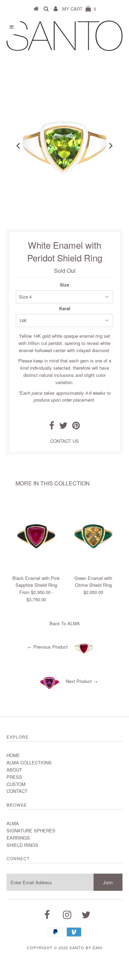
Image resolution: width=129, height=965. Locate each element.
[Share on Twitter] (63, 427)
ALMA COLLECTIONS (29, 762)
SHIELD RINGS (22, 845)
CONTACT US (64, 441)
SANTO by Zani (86, 947)
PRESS (14, 777)
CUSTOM (16, 784)
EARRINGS (18, 837)
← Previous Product (48, 647)
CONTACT (17, 791)
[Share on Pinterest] (76, 427)
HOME (13, 755)
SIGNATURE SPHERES (31, 830)
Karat (64, 308)
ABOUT (14, 769)
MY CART (79, 8)
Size (64, 284)
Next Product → (82, 681)
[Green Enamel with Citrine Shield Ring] (93, 568)
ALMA (73, 623)
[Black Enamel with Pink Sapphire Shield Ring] (36, 568)
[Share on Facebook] (51, 427)
